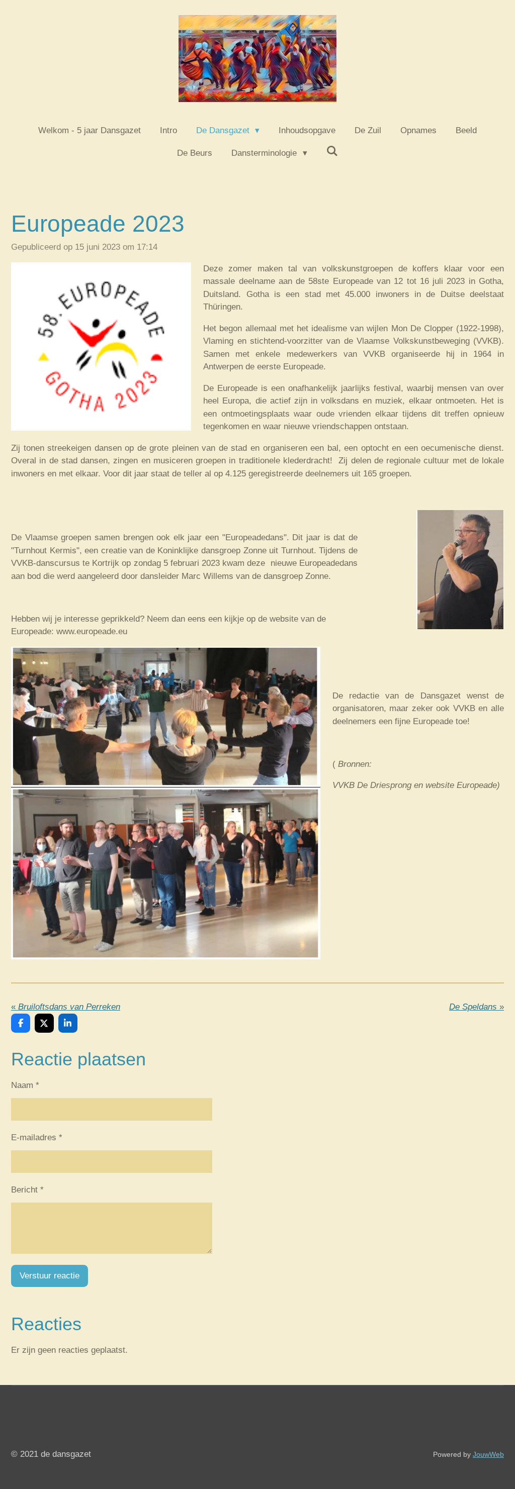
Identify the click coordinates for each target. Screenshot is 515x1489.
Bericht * (27, 1190)
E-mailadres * (36, 1137)
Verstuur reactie (49, 1275)
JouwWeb (488, 1454)
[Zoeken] (332, 151)
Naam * (25, 1085)
